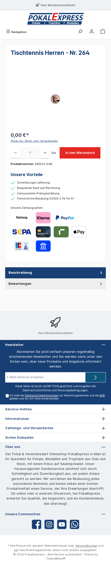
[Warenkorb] (102, 32)
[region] (55, 99)
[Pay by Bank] (43, 246)
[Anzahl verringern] (15, 153)
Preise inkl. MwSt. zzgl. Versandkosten (34, 140)
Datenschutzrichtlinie (36, 390)
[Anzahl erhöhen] (45, 153)
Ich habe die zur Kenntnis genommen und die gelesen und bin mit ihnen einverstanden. (57, 397)
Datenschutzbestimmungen (41, 395)
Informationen (17, 419)
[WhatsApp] (74, 524)
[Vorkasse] (22, 232)
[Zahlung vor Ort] (22, 246)
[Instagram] (49, 524)
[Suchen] (80, 32)
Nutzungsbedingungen (73, 390)
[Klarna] (43, 217)
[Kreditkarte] (43, 232)
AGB (102, 395)
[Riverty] (61, 232)
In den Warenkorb (80, 153)
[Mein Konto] (91, 32)
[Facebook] (36, 524)
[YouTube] (62, 524)
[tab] (55, 272)
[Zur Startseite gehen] (55, 19)
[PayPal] (64, 217)
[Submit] (95, 377)
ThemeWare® (55, 558)
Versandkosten (86, 545)
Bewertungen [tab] (20, 284)
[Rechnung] (22, 217)
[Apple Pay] (79, 232)
